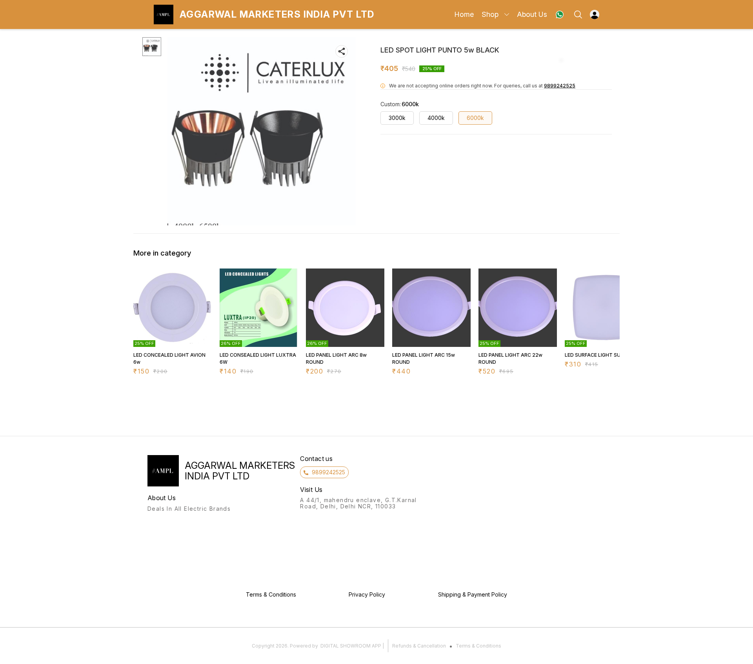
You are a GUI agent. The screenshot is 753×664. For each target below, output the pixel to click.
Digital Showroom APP (350, 646)
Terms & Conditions (478, 646)
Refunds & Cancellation (419, 646)
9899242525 (559, 86)
